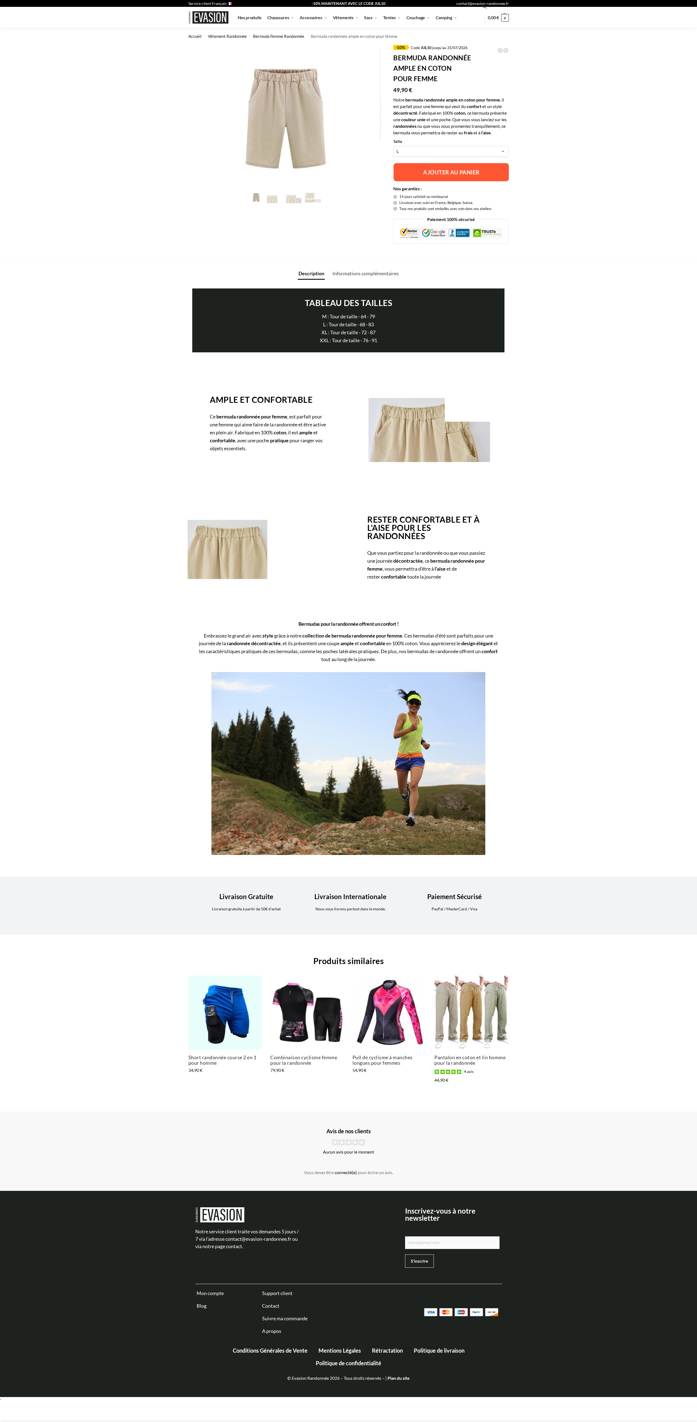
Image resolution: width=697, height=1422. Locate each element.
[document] (348, 711)
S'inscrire (495, 1381)
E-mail (488, 1354)
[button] (691, 1296)
